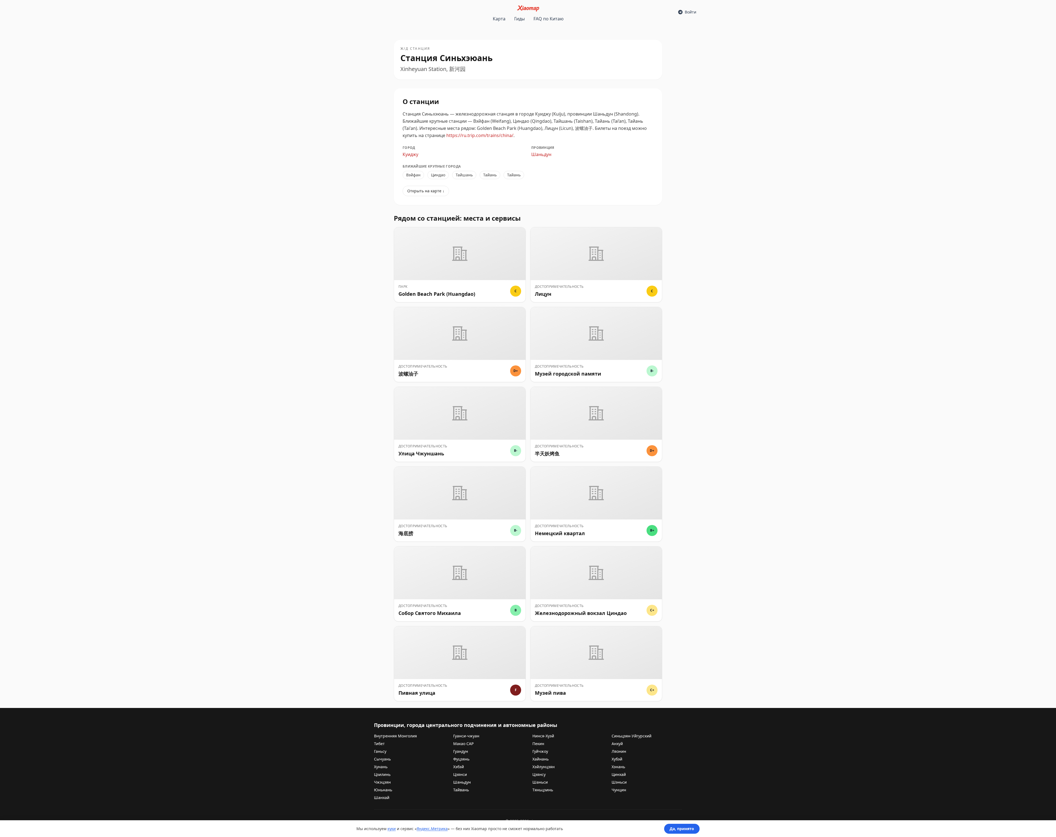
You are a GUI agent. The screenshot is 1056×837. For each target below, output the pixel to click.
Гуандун (460, 751)
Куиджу (410, 154)
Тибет (379, 743)
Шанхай (381, 797)
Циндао (438, 174)
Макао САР (463, 743)
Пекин (538, 743)
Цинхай (619, 774)
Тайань (490, 174)
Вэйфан (413, 174)
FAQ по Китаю (548, 19)
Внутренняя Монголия (395, 735)
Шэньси (619, 782)
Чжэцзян (382, 782)
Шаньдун (541, 154)
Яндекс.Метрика (432, 828)
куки (391, 828)
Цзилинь (382, 774)
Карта (499, 19)
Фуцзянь (461, 759)
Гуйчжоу (540, 751)
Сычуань (382, 759)
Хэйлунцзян (543, 766)
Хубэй (617, 759)
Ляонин (619, 751)
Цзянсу (539, 774)
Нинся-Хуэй (543, 735)
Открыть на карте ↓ (425, 190)
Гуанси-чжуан (466, 735)
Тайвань (461, 789)
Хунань (380, 766)
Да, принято (682, 828)
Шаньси (540, 782)
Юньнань (383, 789)
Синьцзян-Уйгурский (631, 735)
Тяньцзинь (542, 789)
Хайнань (540, 759)
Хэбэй (458, 766)
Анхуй (617, 743)
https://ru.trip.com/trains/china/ (479, 135)
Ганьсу (380, 751)
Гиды (519, 19)
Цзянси (460, 774)
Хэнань (618, 766)
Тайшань (464, 174)
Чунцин (619, 789)
